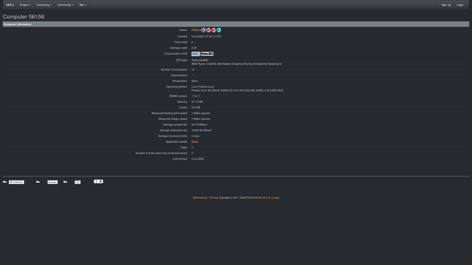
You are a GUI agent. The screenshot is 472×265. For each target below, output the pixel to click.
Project (24, 5)
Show (195, 141)
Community (65, 5)
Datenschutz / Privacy (205, 197)
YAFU (10, 4)
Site (82, 5)
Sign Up (446, 5)
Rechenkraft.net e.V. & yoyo (263, 197)
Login (460, 5)
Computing (43, 5)
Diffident (196, 30)
